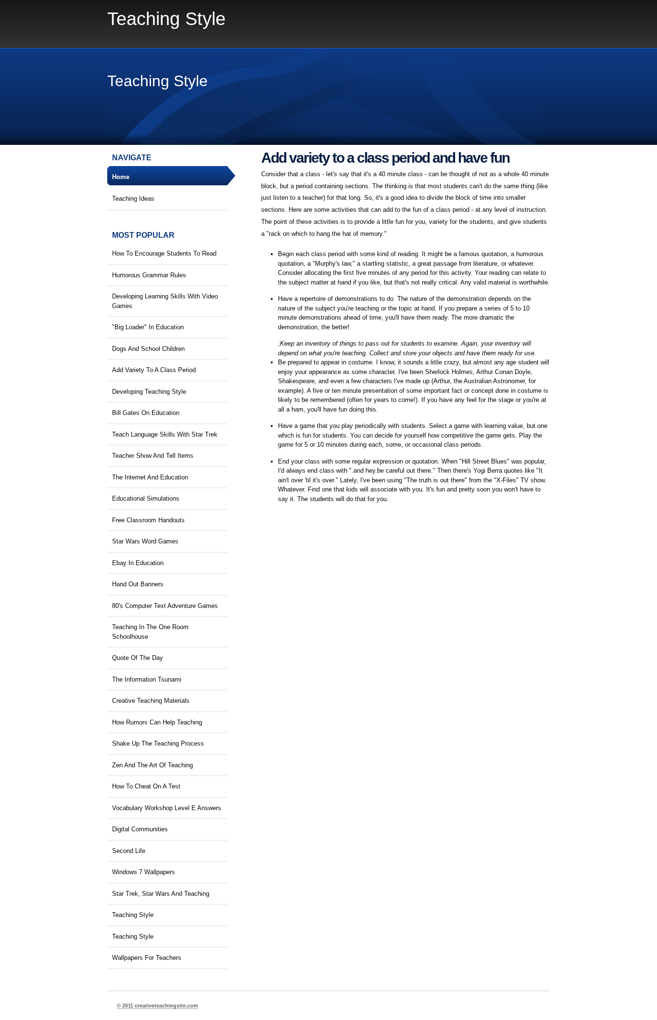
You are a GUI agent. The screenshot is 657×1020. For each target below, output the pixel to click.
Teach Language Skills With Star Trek (164, 434)
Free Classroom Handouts (148, 520)
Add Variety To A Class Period (154, 370)
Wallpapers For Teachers (146, 957)
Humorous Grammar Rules (149, 275)
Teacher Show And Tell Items (152, 455)
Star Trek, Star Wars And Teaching (160, 893)
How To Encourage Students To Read (164, 253)
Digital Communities (140, 829)
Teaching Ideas (133, 198)
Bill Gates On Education (145, 412)
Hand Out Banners (138, 584)
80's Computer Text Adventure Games (165, 605)
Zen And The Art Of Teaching (152, 765)
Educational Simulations (145, 498)
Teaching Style (166, 19)
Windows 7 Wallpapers (143, 872)
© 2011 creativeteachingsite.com (157, 1005)
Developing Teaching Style (149, 391)
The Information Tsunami (146, 679)
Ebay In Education (138, 563)
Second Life (128, 850)
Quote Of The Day (137, 657)
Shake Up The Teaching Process (158, 743)
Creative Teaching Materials (151, 700)
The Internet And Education (150, 477)
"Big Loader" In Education (148, 327)
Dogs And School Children (148, 348)
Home (120, 177)
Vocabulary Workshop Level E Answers (166, 808)
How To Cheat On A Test (146, 786)
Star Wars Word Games (145, 541)
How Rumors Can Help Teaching (157, 722)
